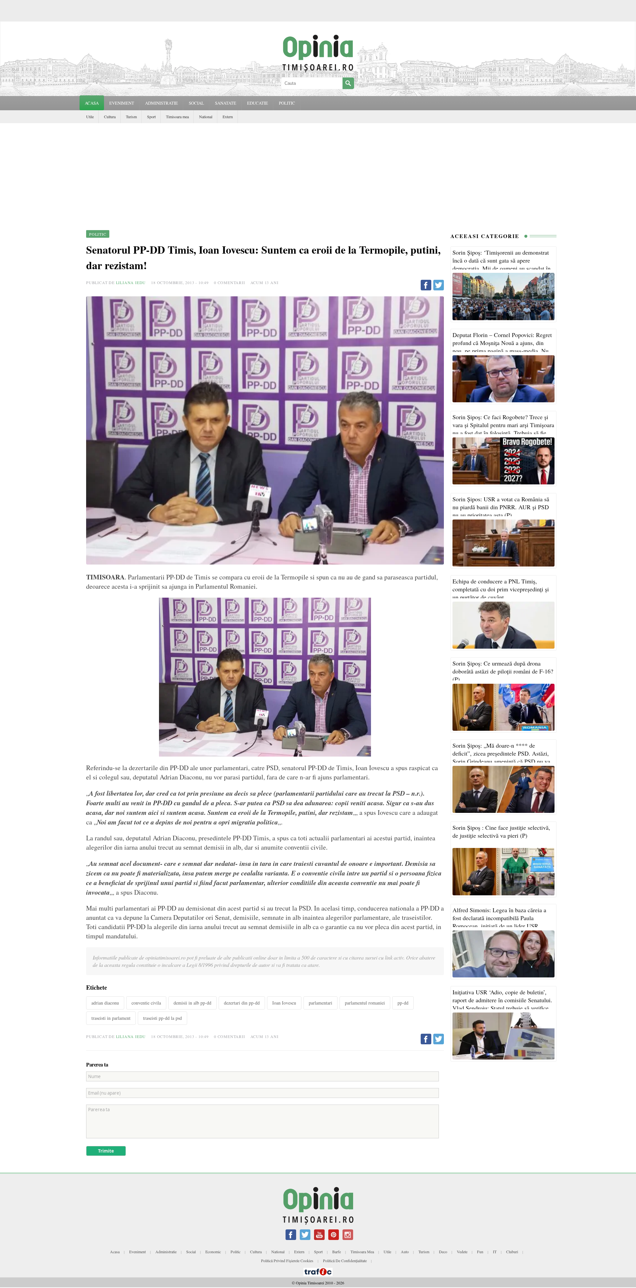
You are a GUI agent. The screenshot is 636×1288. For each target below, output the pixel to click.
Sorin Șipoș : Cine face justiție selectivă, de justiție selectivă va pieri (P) (501, 831)
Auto (405, 1251)
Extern (228, 116)
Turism (131, 116)
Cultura (110, 116)
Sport (151, 116)
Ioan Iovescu (284, 1003)
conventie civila (146, 1003)
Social (191, 1251)
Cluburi (512, 1251)
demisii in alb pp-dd (192, 1003)
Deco (443, 1251)
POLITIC (287, 103)
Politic (235, 1251)
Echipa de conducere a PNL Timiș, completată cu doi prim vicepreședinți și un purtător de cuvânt (500, 589)
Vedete (462, 1251)
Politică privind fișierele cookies (287, 1260)
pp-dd (403, 1003)
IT (495, 1251)
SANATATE (225, 103)
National (205, 116)
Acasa (92, 103)
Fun (480, 1251)
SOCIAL (196, 103)
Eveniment (137, 1251)
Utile (90, 116)
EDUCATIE (257, 103)
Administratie (166, 1251)
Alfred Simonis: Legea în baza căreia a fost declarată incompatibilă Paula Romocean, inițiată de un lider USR (499, 918)
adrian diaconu (105, 1003)
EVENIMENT (121, 103)
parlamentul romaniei (365, 1003)
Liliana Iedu (131, 282)
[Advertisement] (318, 172)
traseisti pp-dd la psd (162, 1018)
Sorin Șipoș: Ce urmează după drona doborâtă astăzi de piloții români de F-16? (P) (502, 671)
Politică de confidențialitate (345, 1260)
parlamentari (320, 1003)
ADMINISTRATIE (161, 103)
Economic (213, 1251)
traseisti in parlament (111, 1018)
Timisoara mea (177, 116)
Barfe (336, 1251)
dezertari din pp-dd (242, 1003)
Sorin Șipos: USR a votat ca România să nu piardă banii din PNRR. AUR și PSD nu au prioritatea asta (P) (500, 507)
